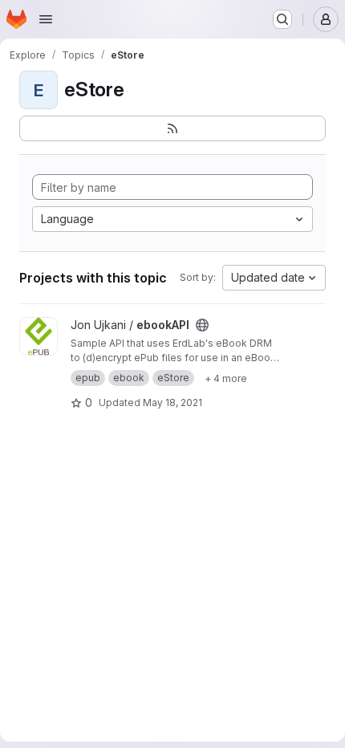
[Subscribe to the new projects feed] (172, 128)
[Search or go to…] (282, 19)
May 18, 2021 (172, 402)
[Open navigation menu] (46, 19)
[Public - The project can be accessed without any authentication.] (202, 325)
